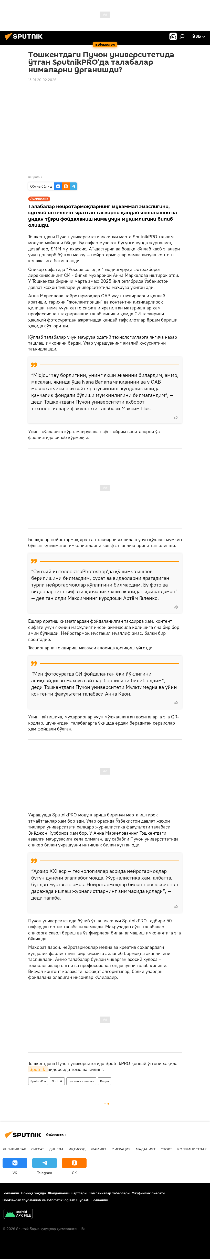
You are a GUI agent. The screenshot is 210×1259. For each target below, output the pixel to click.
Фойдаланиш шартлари (67, 1193)
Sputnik (37, 1069)
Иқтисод (77, 1149)
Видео (104, 1081)
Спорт (166, 1149)
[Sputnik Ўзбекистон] (25, 40)
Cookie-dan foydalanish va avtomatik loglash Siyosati (46, 1200)
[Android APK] (18, 1214)
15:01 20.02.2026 (42, 79)
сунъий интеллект (81, 1081)
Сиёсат (37, 1149)
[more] (176, 417)
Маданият (145, 1149)
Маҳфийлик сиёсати (148, 1193)
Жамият (98, 1149)
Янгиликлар (14, 1149)
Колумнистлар (191, 1149)
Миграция (121, 1149)
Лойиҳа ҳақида (33, 1193)
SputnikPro (38, 1081)
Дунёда (56, 1149)
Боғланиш (11, 1193)
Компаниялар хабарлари (109, 1193)
